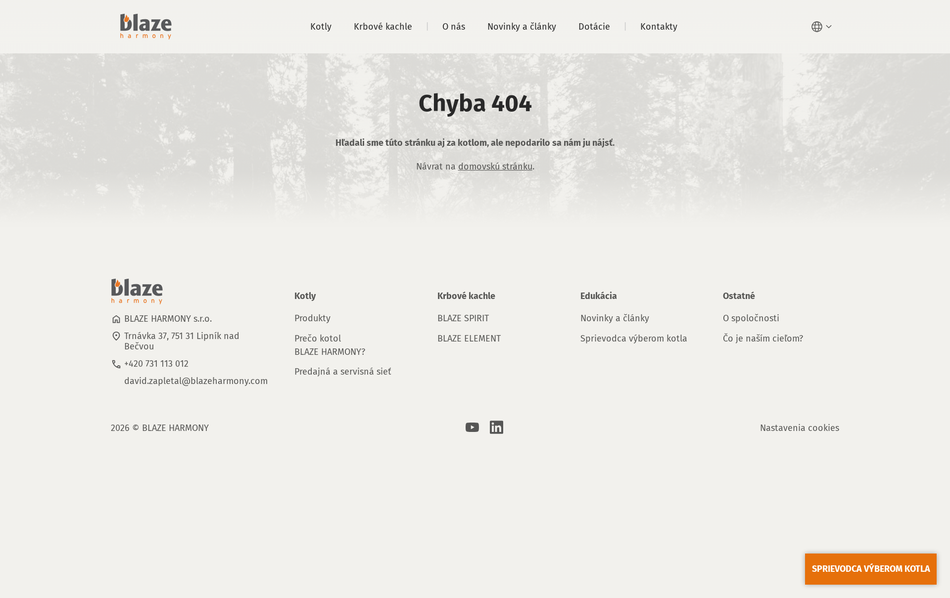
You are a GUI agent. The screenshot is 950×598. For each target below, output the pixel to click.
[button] (823, 27)
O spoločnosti (751, 318)
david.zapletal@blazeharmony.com (196, 381)
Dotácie (594, 26)
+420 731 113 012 (156, 363)
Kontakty (658, 26)
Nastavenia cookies (799, 428)
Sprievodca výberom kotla (633, 338)
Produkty (312, 318)
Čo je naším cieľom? (763, 338)
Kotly (321, 26)
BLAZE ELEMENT (469, 338)
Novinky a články (521, 26)
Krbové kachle (383, 26)
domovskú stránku (495, 166)
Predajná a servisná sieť (342, 371)
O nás (453, 26)
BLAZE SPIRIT (463, 318)
